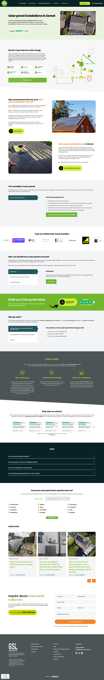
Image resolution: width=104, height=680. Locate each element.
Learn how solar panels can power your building (61, 214)
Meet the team (35, 644)
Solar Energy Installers (37, 646)
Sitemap (55, 659)
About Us (56, 3)
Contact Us (65, 3)
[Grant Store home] (4, 3)
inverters (57, 320)
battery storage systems (47, 320)
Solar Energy (22, 3)
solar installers (84, 381)
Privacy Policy (72, 626)
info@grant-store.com (83, 649)
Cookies (55, 651)
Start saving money (75, 622)
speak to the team (88, 320)
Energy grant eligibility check (61, 649)
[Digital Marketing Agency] (55, 676)
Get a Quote (84, 3)
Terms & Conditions (58, 656)
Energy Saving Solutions (44, 3)
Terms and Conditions (83, 626)
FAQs (54, 646)
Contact (33, 651)
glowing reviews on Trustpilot (34, 416)
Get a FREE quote (27, 80)
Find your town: (39, 498)
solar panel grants (72, 364)
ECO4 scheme (25, 390)
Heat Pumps (32, 3)
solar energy (70, 320)
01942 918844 (80, 647)
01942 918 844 (99, 3)
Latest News (34, 649)
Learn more (51, 281)
